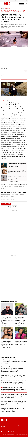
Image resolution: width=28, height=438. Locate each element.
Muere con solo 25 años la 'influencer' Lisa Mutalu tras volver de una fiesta (21, 343)
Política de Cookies (17, 434)
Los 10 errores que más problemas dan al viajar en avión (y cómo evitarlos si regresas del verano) (13, 402)
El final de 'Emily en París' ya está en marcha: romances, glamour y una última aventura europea (20, 320)
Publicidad (3, 426)
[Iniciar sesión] (26, 3)
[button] (14, 89)
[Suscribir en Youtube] (11, 431)
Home (2, 8)
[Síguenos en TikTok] (9, 431)
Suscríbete (22, 3)
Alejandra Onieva (17, 0)
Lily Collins (6, 206)
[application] (14, 89)
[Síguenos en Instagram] (1, 431)
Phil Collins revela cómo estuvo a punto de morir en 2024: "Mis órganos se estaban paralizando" (7, 320)
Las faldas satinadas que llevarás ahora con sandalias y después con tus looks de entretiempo (17, 178)
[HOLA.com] (7, 4)
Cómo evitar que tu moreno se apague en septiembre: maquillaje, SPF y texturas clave (17, 171)
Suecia (14, 206)
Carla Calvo (4, 68)
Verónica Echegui (10, 0)
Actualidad (7, 8)
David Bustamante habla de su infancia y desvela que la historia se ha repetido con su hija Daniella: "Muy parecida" (7, 345)
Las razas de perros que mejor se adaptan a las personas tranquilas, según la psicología (13, 376)
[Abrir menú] (1, 3)
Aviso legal (5, 434)
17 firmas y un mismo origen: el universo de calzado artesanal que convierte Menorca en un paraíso (17, 165)
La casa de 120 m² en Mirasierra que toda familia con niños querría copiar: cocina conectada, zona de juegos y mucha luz (13, 409)
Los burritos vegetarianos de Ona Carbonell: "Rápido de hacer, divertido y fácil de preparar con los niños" (13, 361)
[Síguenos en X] (6, 431)
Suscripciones (4, 425)
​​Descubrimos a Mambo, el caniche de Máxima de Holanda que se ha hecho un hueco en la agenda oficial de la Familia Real (13, 389)
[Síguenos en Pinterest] (14, 431)
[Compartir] (25, 70)
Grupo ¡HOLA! (18, 425)
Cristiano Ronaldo (24, 0)
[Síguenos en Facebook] (4, 431)
